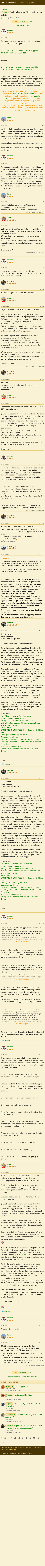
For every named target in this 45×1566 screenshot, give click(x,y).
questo (6, 1197)
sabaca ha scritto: (7, 558)
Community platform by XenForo (18, 1453)
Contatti (4, 1447)
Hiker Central (6, 727)
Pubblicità (9, 1449)
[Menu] (2, 2)
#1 (43, 38)
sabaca (5, 18)
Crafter (10, 623)
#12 (43, 523)
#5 (43, 225)
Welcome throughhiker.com (12, 746)
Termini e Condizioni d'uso (16, 1447)
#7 (43, 289)
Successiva (22, 21)
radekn (7, 1408)
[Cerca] (42, 3)
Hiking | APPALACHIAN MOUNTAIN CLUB (17, 720)
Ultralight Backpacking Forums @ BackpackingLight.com (14, 736)
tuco (6, 1419)
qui (28, 1185)
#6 (43, 267)
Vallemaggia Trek (22, 1386)
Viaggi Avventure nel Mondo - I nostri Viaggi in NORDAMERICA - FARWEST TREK (19, 51)
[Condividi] (40, 38)
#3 (43, 163)
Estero (14, 1388)
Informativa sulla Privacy (33, 1447)
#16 (43, 923)
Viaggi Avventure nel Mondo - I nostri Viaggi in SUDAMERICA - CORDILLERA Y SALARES (19, 68)
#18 (43, 1172)
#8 (43, 306)
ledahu (7, 1430)
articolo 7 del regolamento (23, 94)
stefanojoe (11, 546)
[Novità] (38, 3)
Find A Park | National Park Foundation (16, 716)
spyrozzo (10, 281)
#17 (43, 1054)
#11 (43, 464)
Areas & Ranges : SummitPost (12, 718)
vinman (10, 217)
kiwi (9, 118)
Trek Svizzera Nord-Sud (22, 1395)
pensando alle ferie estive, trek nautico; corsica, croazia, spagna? (23, 1426)
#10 (43, 403)
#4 (43, 201)
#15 (43, 778)
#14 (43, 630)
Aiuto (3, 1449)
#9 (43, 379)
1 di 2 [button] (15, 21)
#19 (43, 1325)
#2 (43, 125)
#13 (43, 554)
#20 (43, 1342)
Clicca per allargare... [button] (22, 941)
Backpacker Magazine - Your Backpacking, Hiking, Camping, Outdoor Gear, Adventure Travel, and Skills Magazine (21, 741)
